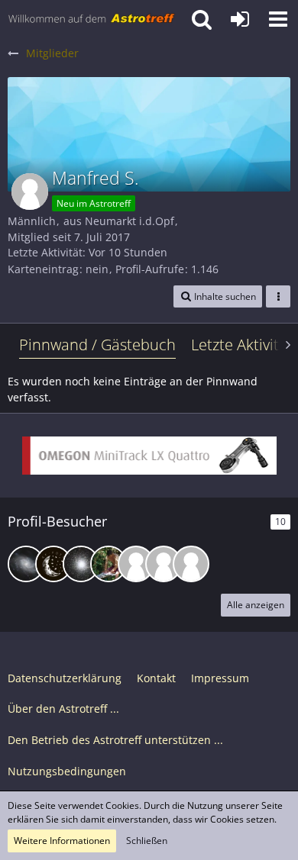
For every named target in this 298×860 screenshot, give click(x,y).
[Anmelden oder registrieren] (240, 19)
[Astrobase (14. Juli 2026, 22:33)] (26, 564)
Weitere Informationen (62, 840)
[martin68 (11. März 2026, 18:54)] (108, 564)
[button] (278, 19)
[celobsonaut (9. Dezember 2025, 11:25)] (136, 564)
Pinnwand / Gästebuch (97, 344)
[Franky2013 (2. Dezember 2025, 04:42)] (191, 564)
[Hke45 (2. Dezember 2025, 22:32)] (163, 564)
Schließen (146, 840)
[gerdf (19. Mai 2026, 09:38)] (53, 564)
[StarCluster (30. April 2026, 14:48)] (81, 564)
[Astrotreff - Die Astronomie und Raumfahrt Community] (92, 19)
